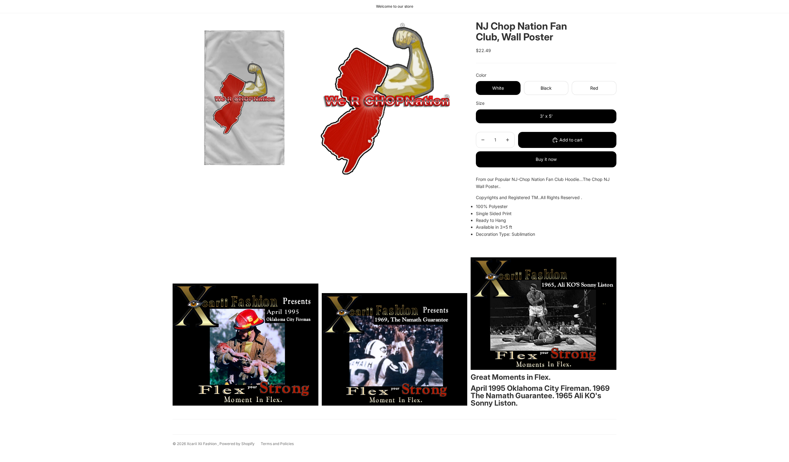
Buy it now (546, 159)
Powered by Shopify (237, 443)
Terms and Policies (277, 443)
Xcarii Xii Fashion (202, 443)
